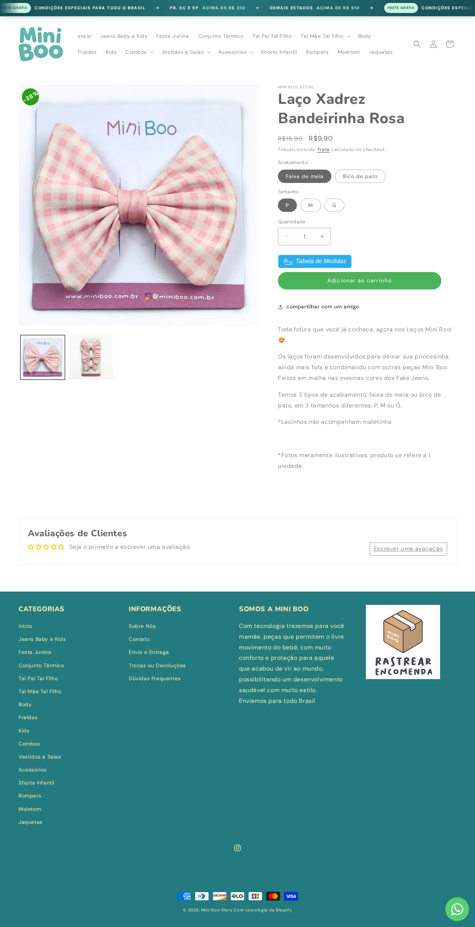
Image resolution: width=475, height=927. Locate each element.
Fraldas (28, 717)
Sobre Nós (142, 626)
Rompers (30, 795)
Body (25, 704)
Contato (139, 639)
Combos (29, 743)
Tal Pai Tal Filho (38, 678)
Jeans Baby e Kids (42, 639)
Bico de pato (360, 176)
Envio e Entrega (149, 652)
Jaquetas (31, 822)
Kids (24, 730)
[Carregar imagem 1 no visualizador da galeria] (42, 357)
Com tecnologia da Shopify (263, 910)
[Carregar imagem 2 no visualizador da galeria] (91, 357)
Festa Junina (35, 652)
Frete (324, 150)
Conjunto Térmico (41, 665)
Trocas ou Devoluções (157, 665)
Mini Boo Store (217, 910)
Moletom (30, 809)
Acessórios (33, 769)
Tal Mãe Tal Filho (40, 691)
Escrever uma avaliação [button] (408, 549)
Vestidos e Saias (40, 756)
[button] (324, 36)
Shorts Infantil (37, 782)
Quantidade (291, 222)
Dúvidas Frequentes (155, 678)
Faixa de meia (305, 176)
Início (25, 626)
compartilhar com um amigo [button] (322, 306)
